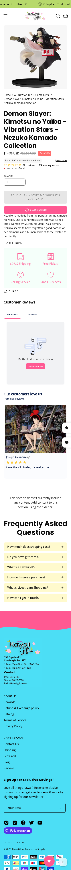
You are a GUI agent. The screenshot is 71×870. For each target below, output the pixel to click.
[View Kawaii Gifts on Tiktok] (14, 822)
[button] (57, 15)
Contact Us (11, 744)
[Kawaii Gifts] (35, 15)
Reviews (9, 768)
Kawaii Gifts (18, 849)
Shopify (41, 849)
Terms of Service (15, 720)
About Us (10, 696)
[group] (35, 4)
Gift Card (10, 756)
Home (7, 95)
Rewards (9, 702)
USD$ (7, 842)
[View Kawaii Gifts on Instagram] (6, 822)
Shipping (10, 750)
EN (18, 842)
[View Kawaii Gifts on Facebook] (23, 822)
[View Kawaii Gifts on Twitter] (31, 822)
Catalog (9, 714)
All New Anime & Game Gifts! (32, 95)
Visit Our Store (14, 738)
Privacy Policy (13, 726)
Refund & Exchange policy (21, 708)
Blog (7, 762)
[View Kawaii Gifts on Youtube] (40, 822)
